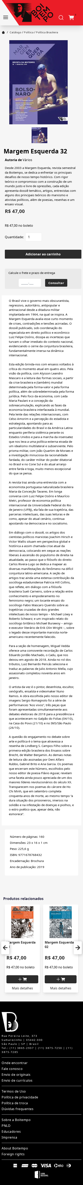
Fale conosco (12, 1068)
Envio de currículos (17, 1080)
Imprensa (9, 1137)
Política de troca (15, 1103)
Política (28, 32)
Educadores (11, 1131)
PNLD (6, 1125)
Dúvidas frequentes (17, 1109)
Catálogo (15, 32)
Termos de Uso (14, 1091)
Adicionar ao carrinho (43, 254)
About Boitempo (15, 1148)
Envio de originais (16, 1074)
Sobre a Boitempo (16, 1120)
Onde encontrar (15, 1063)
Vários (27, 160)
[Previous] (5, 947)
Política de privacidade (20, 1097)
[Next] (78, 947)
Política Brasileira (47, 32)
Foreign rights (13, 1154)
